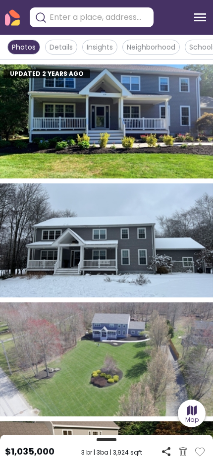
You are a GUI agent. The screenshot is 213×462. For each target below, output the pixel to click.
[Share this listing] (166, 451)
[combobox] (99, 17)
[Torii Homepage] (12, 17)
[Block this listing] (183, 451)
